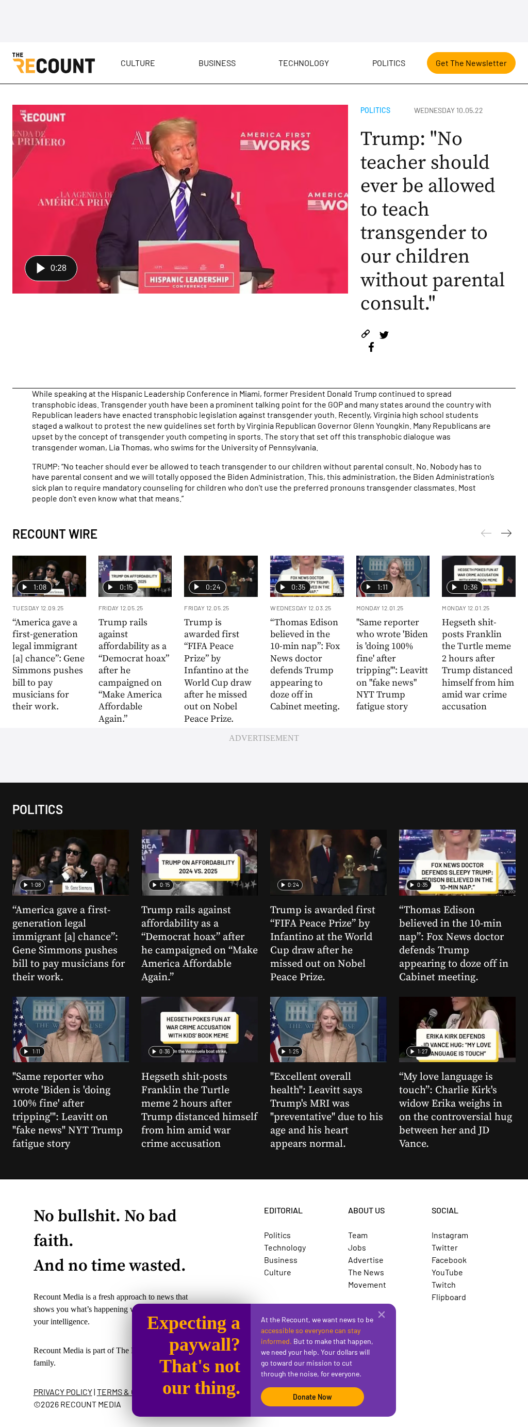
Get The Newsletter (471, 63)
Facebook (449, 1259)
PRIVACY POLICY (63, 1392)
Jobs (357, 1247)
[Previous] (506, 535)
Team (358, 1235)
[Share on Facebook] (371, 348)
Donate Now (312, 1396)
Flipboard (449, 1297)
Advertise (366, 1259)
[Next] (486, 535)
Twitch (444, 1284)
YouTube (447, 1272)
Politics (388, 63)
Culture (138, 63)
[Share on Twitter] (384, 335)
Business (217, 63)
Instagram (450, 1235)
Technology (303, 63)
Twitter (445, 1247)
